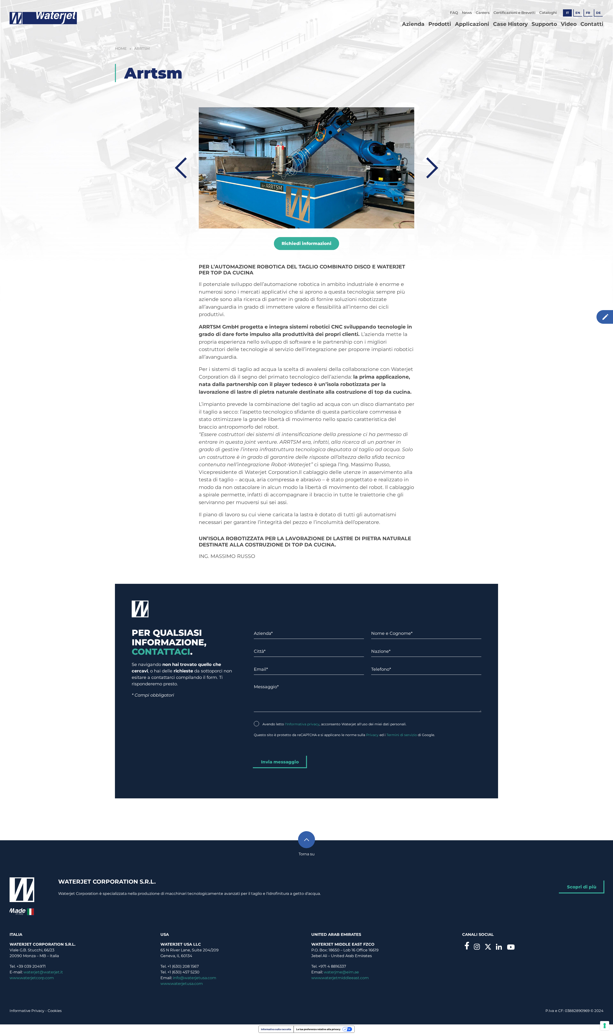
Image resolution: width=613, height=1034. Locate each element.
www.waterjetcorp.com (32, 978)
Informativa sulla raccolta (276, 1029)
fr (588, 13)
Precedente (181, 167)
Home (121, 48)
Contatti (591, 24)
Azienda (413, 24)
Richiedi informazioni (306, 243)
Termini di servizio (401, 735)
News (467, 12)
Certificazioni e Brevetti (514, 12)
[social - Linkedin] (499, 946)
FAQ (454, 12)
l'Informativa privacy (302, 724)
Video (569, 24)
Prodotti (439, 24)
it (567, 13)
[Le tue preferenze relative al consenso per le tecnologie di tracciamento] (604, 1025)
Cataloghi (548, 12)
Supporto (544, 24)
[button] (306, 842)
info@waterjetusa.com (194, 978)
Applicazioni (472, 24)
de (598, 13)
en (577, 13)
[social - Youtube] (511, 947)
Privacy (372, 735)
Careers (483, 12)
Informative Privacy (27, 1010)
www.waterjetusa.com (181, 983)
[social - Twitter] (488, 947)
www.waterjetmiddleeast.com (340, 978)
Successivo (432, 167)
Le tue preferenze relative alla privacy (318, 1029)
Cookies (55, 1010)
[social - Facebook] (467, 946)
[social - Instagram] (477, 946)
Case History (510, 24)
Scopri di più (581, 887)
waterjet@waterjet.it (43, 972)
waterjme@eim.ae (341, 972)
